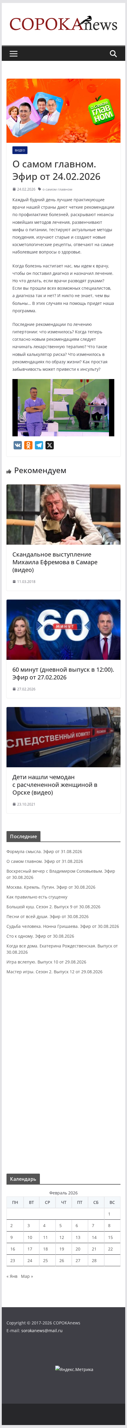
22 (110, 1249)
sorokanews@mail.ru (42, 1330)
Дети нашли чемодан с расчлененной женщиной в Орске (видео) (54, 784)
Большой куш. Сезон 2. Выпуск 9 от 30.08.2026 (53, 906)
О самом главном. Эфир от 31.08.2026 (44, 861)
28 (94, 1260)
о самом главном (57, 189)
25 (45, 1260)
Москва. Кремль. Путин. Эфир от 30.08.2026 (50, 887)
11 (45, 1237)
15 (110, 1237)
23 (12, 1260)
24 (29, 1260)
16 (12, 1249)
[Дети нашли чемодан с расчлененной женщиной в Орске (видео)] (63, 711)
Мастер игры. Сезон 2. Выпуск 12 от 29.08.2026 (54, 971)
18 (45, 1249)
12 (61, 1237)
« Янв (11, 1276)
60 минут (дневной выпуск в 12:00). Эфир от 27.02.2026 (63, 673)
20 (78, 1249)
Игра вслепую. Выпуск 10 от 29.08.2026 (46, 962)
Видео (20, 150)
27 (78, 1260)
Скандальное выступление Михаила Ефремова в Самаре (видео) (54, 562)
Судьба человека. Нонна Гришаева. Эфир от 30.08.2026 (62, 926)
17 (29, 1249)
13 (78, 1237)
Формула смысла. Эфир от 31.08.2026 (44, 851)
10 (29, 1237)
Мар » (27, 1276)
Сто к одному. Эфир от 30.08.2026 (40, 936)
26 (61, 1260)
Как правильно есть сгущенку (36, 897)
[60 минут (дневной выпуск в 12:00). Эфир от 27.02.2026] (63, 603)
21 (94, 1249)
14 (94, 1237)
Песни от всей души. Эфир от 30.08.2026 (47, 916)
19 (61, 1249)
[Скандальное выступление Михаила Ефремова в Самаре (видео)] (63, 488)
